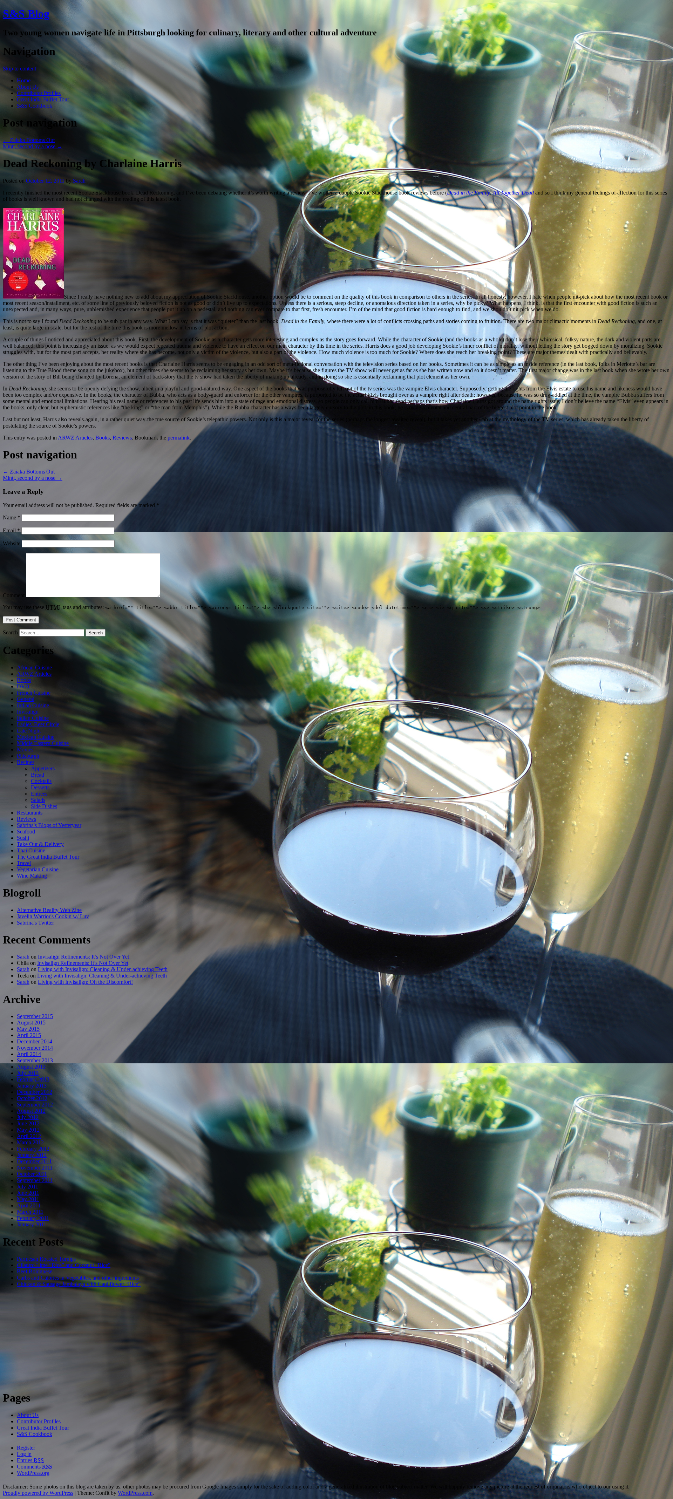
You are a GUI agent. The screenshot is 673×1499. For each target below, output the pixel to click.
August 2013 (31, 1067)
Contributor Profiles (39, 93)
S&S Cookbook (34, 106)
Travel (24, 863)
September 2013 (35, 1060)
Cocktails (41, 781)
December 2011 (34, 1161)
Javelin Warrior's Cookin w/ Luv (53, 916)
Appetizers (43, 768)
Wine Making (32, 876)
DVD (23, 686)
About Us (28, 87)
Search (10, 632)
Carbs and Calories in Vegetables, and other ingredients (78, 1278)
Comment (14, 595)
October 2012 (32, 1098)
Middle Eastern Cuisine (43, 743)
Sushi (23, 838)
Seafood (26, 831)
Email (11, 530)
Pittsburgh (28, 756)
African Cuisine (34, 667)
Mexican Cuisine (35, 737)
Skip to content (19, 68)
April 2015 (29, 1035)
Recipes (25, 762)
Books (102, 438)
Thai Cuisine (31, 850)
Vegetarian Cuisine (38, 869)
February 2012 (33, 1149)
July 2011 (27, 1187)
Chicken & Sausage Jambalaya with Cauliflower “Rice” (79, 1284)
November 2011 (35, 1168)
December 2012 (34, 1092)
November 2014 (35, 1048)
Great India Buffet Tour (43, 99)
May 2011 (28, 1199)
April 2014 (29, 1054)
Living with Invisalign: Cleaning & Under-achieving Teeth (103, 969)
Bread (37, 775)
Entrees (39, 794)
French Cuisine (33, 693)
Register (26, 1448)
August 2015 (31, 1023)
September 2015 (35, 1016)
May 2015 (28, 1029)
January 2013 (32, 1086)
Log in (24, 1454)
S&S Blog (26, 13)
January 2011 (31, 1224)
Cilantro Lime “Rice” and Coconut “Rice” (63, 1265)
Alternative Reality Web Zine (49, 910)
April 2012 (29, 1136)
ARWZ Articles (75, 438)
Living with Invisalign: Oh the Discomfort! (85, 982)
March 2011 (30, 1212)
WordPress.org (33, 1473)
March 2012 (30, 1142)
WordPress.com (135, 1493)
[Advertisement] (336, 1339)
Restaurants (29, 813)
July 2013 (28, 1073)
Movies (25, 749)
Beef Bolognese (34, 1271)
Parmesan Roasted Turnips (46, 1259)
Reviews (122, 438)
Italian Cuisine (33, 718)
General (25, 699)
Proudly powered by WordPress (38, 1493)
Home (23, 80)
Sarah (79, 181)
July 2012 (28, 1117)
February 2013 (33, 1079)
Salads (38, 800)
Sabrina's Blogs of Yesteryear (49, 825)
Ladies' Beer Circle (38, 724)
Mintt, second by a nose (32, 146)
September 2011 (35, 1180)
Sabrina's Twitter (35, 923)
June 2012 (28, 1123)
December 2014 (34, 1041)
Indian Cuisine (33, 705)
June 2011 (28, 1193)
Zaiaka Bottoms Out (29, 140)
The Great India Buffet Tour (48, 857)
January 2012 (32, 1155)
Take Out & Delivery (40, 844)
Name (11, 517)
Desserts (40, 787)
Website (11, 543)
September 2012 (35, 1105)
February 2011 (33, 1218)
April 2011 (29, 1205)
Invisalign (28, 712)
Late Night (29, 731)
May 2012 (28, 1130)
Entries (30, 1460)
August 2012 (31, 1111)
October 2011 (32, 1174)
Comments (34, 1467)
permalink (179, 438)
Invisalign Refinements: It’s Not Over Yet (83, 957)
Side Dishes (44, 806)
